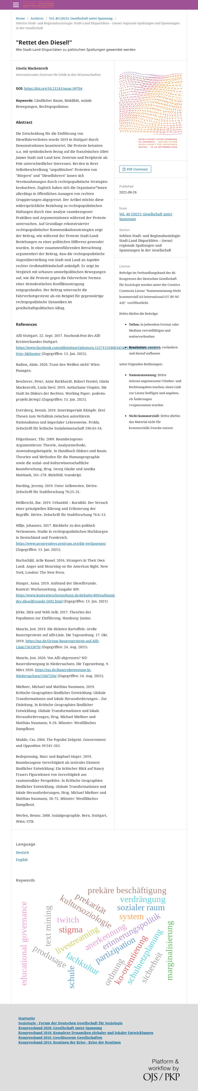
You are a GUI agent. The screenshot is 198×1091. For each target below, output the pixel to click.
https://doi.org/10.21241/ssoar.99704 (53, 88)
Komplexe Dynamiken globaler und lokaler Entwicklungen (103, 1032)
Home (20, 18)
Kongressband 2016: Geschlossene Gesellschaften (60, 1037)
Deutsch (22, 852)
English (22, 859)
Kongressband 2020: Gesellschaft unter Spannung (60, 1028)
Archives (36, 18)
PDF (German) (137, 169)
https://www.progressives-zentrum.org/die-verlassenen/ (61, 543)
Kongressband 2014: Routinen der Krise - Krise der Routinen (69, 1042)
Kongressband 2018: (35, 1032)
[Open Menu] (16, 5)
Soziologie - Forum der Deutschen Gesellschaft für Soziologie (70, 1023)
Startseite (26, 1018)
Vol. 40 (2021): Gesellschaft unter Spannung (81, 18)
